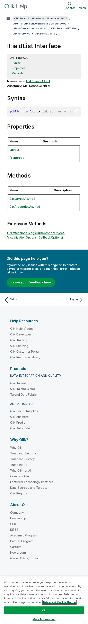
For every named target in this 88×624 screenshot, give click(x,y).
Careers (15, 546)
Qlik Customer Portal (24, 351)
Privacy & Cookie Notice (59, 602)
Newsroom (18, 552)
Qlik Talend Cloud (22, 389)
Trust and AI (18, 464)
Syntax (16, 63)
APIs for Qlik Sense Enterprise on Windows (39, 23)
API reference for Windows (30, 28)
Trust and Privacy (22, 459)
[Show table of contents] (8, 18)
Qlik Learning (19, 346)
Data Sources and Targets (28, 487)
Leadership (18, 518)
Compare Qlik (19, 476)
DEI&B (14, 529)
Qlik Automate (20, 428)
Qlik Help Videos (22, 328)
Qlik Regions (19, 493)
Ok (44, 610)
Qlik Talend (18, 383)
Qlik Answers (19, 417)
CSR (13, 524)
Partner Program (21, 541)
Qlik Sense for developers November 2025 (40, 18)
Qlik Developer (20, 334)
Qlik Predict (18, 422)
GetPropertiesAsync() (24, 207)
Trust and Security (23, 453)
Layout (14, 150)
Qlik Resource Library (25, 357)
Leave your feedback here (31, 282)
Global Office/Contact (25, 558)
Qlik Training (18, 340)
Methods (17, 73)
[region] (44, 600)
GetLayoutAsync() (22, 199)
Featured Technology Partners (31, 482)
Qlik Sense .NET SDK (64, 28)
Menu (82, 7)
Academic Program (23, 535)
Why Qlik (16, 447)
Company (17, 512)
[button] (77, 110)
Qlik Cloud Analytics (24, 411)
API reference (21, 33)
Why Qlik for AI (20, 470)
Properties (18, 68)
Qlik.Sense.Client (45, 33)
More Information (44, 619)
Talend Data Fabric (23, 394)
